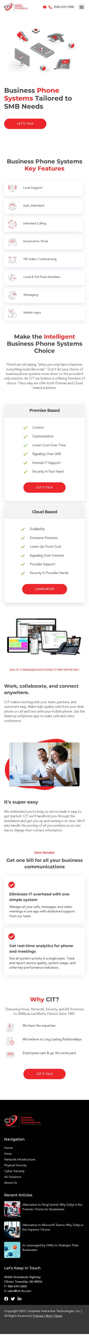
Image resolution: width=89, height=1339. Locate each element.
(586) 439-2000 (64, 7)
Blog (49, 1316)
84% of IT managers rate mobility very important (44, 670)
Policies (38, 1316)
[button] (81, 7)
